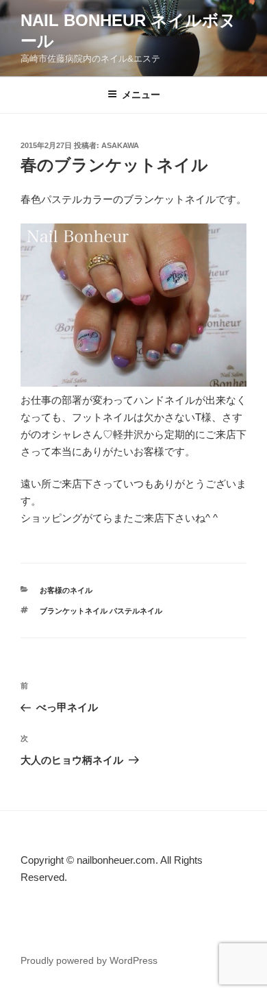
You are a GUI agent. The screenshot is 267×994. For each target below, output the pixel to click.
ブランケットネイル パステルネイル (101, 611)
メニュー (141, 94)
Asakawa (120, 145)
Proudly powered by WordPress (89, 960)
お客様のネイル (66, 590)
